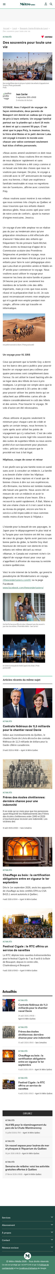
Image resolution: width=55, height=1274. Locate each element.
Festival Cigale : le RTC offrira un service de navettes (25, 948)
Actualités (7, 36)
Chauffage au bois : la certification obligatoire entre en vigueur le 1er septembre (26, 878)
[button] (3, 4)
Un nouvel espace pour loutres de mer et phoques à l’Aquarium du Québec (27, 1147)
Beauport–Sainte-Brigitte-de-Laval (34, 28)
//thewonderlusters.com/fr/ (17, 580)
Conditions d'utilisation (28, 1268)
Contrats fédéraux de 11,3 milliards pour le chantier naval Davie (26, 728)
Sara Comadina (26, 827)
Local (14, 28)
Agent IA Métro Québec (29, 750)
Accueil (6, 28)
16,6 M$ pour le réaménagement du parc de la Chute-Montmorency (25, 1126)
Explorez (27, 1113)
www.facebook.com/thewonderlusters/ (23, 587)
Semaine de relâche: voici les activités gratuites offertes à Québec (27, 1167)
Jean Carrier (22, 94)
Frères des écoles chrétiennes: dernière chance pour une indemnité (24, 801)
